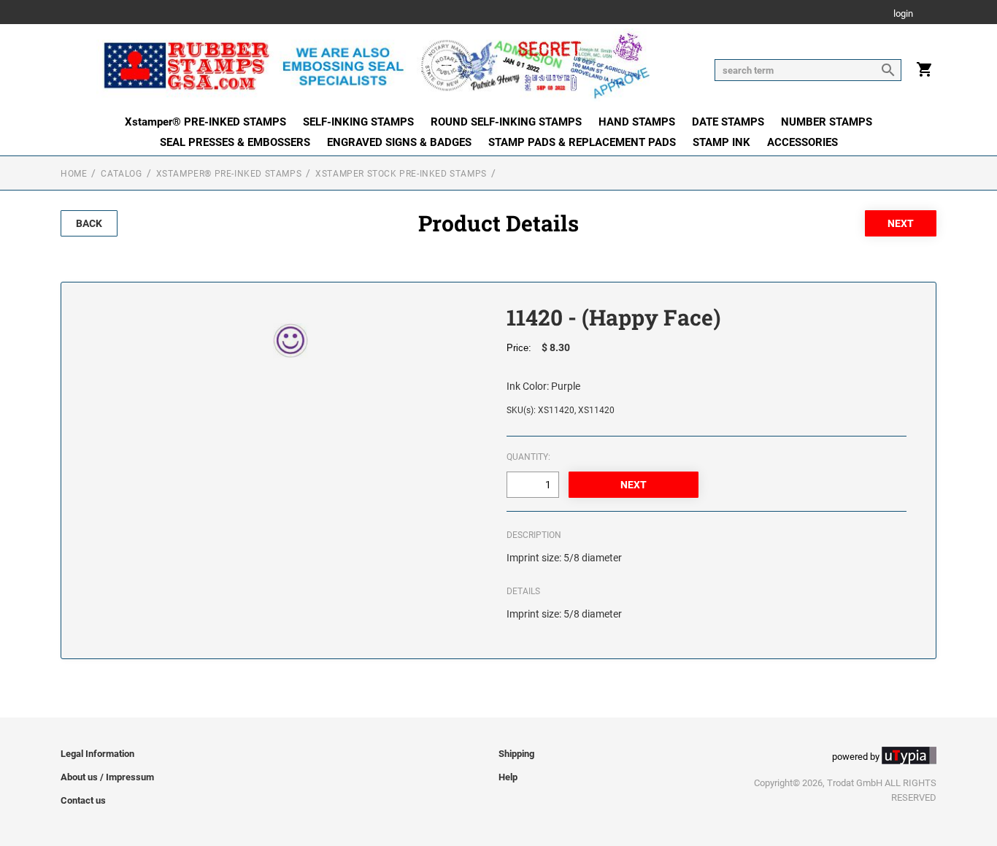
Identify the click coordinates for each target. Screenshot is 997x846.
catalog (121, 174)
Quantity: (528, 457)
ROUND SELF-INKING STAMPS (506, 121)
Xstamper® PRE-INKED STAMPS (205, 121)
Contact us (83, 800)
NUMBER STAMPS (826, 121)
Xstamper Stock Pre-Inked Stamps (401, 174)
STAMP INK (721, 142)
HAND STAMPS (636, 121)
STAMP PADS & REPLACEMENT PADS (582, 142)
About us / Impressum (107, 777)
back (89, 223)
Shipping (516, 753)
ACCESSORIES (802, 142)
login (903, 14)
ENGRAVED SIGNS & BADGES (399, 142)
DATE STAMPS (728, 121)
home (74, 174)
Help (507, 777)
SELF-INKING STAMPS (358, 121)
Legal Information (97, 753)
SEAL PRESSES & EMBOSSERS (235, 142)
